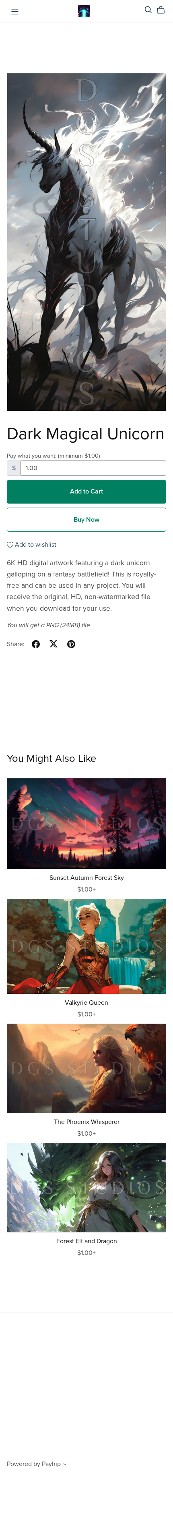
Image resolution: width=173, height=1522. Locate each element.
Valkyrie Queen (86, 1003)
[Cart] (164, 10)
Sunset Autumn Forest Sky (86, 878)
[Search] (148, 10)
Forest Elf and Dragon (86, 1241)
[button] (64, 1465)
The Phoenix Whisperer (86, 1122)
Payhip (51, 1464)
